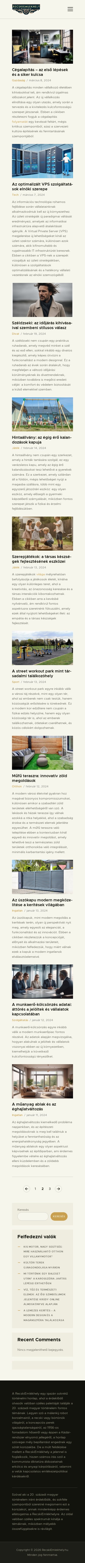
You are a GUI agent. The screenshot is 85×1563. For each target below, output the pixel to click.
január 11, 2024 (37, 1115)
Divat (15, 334)
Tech (15, 195)
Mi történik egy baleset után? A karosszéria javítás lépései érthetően (45, 1278)
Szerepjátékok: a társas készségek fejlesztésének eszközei (41, 559)
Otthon (17, 786)
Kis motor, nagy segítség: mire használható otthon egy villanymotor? (43, 1251)
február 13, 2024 (34, 567)
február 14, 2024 (34, 448)
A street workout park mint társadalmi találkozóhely (41, 673)
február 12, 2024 (37, 786)
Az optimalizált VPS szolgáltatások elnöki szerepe (42, 186)
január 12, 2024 (42, 1020)
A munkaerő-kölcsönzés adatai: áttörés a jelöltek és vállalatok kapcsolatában (42, 1009)
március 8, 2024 (40, 80)
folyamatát (20, 122)
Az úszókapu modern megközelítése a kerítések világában (42, 902)
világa (40, 574)
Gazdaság (18, 80)
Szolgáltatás (20, 1020)
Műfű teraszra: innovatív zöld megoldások (39, 778)
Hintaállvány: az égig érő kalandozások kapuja (42, 440)
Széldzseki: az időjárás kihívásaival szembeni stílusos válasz (42, 325)
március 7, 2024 (34, 195)
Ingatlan (17, 910)
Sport (15, 682)
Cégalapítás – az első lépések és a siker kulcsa (40, 72)
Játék (15, 448)
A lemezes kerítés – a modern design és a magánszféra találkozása (44, 1315)
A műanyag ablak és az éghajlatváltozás (34, 1106)
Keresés (23, 1210)
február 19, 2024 (34, 334)
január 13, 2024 (37, 910)
